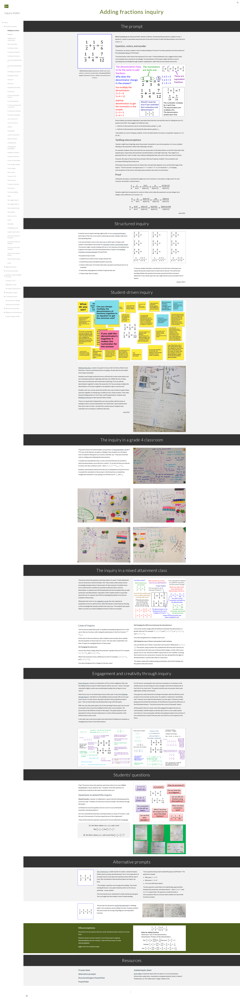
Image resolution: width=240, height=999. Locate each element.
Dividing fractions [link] (13, 75)
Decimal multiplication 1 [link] (15, 61)
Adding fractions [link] (13, 30)
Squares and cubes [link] (14, 232)
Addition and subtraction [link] (11, 39)
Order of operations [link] (14, 160)
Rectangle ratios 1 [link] (13, 200)
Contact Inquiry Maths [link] (13, 316)
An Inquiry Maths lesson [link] (13, 288)
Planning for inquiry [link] (11, 292)
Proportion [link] (11, 188)
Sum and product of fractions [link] (14, 236)
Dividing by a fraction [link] (14, 71)
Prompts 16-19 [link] (10, 280)
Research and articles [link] (12, 308)
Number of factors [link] (13, 156)
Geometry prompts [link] (12, 271)
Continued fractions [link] (14, 56)
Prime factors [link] (12, 180)
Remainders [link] (11, 212)
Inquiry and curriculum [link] (13, 304)
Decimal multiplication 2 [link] (15, 66)
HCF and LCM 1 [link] (13, 119)
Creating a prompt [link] (11, 296)
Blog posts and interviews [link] (14, 312)
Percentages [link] (12, 168)
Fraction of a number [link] (14, 111)
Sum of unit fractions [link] (14, 259)
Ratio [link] (9, 196)
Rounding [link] (10, 224)
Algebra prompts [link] (11, 267)
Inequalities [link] (11, 131)
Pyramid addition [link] (13, 192)
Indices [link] (10, 127)
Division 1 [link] (11, 79)
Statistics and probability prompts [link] (13, 275)
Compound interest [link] (14, 52)
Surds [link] (9, 263)
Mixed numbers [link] (12, 139)
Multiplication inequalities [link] (12, 147)
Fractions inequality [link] (14, 115)
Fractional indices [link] (13, 101)
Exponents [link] (11, 91)
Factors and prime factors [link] (13, 96)
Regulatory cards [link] (11, 284)
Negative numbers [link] (13, 152)
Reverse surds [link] (12, 216)
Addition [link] (10, 34)
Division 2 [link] (11, 83)
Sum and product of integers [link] (14, 242)
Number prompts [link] (11, 26)
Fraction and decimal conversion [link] (14, 106)
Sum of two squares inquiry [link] (14, 254)
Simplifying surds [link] (13, 228)
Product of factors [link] (13, 184)
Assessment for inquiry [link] (13, 300)
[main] (132, 12)
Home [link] (6, 22)
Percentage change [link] (14, 164)
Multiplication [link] (12, 143)
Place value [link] (11, 172)
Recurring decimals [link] (14, 208)
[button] (238, 2)
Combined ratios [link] (13, 48)
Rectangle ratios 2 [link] (13, 204)
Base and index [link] (12, 44)
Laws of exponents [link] (14, 135)
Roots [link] (9, 220)
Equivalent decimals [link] (14, 87)
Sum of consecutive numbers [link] (14, 248)
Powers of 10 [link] (12, 176)
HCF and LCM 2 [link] (13, 123)
